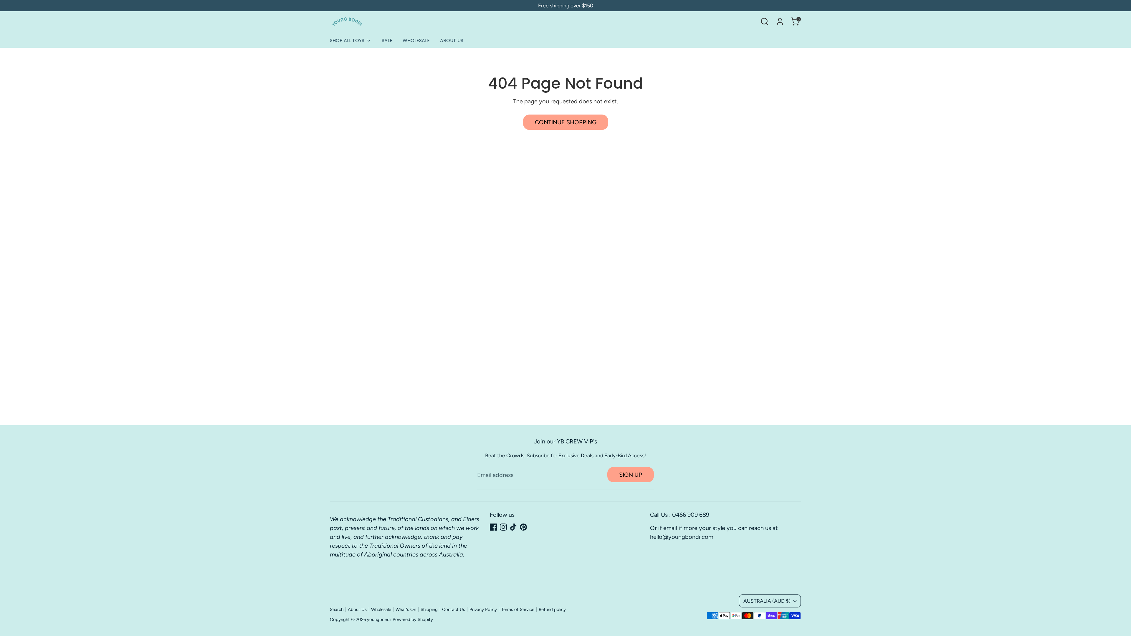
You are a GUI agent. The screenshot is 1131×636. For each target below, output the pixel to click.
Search (336, 609)
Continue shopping (565, 122)
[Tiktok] (513, 527)
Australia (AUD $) (767, 601)
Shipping (429, 609)
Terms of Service (517, 609)
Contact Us (453, 609)
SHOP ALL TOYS (348, 40)
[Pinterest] (523, 527)
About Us (357, 609)
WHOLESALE (416, 40)
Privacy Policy (483, 609)
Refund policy (552, 609)
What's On (406, 609)
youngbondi (379, 619)
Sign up (630, 474)
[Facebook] (493, 527)
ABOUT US (451, 40)
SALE (387, 40)
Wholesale (381, 609)
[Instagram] (503, 527)
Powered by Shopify (413, 619)
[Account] (780, 21)
